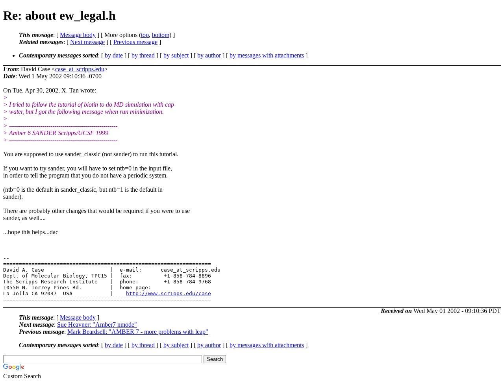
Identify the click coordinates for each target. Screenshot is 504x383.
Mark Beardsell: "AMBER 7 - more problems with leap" (137, 331)
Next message (87, 42)
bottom (160, 34)
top (145, 34)
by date (114, 55)
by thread (143, 55)
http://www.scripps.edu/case (168, 293)
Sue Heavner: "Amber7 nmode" (97, 324)
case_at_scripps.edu (79, 69)
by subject (176, 55)
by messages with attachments (267, 55)
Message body (78, 34)
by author (209, 55)
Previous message (135, 42)
